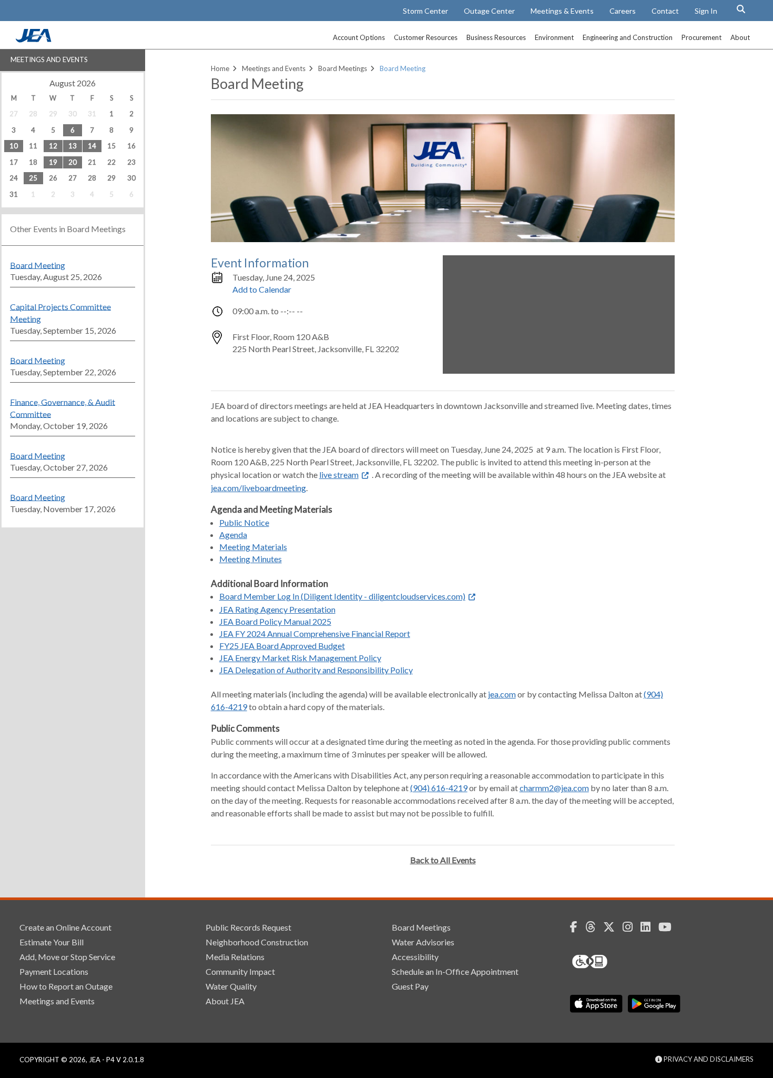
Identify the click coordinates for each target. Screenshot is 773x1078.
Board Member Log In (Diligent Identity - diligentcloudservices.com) (342, 596)
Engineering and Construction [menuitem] (628, 37)
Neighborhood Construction (257, 942)
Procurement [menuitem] (701, 37)
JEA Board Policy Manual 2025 (275, 621)
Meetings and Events (49, 59)
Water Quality (231, 986)
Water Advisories (423, 942)
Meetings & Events (562, 10)
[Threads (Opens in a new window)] (594, 927)
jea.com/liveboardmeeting (258, 488)
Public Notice (244, 522)
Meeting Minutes (250, 559)
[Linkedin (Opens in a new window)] (649, 927)
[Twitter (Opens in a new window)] (613, 927)
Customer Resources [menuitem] (425, 37)
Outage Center (489, 10)
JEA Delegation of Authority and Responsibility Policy (316, 670)
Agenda (233, 535)
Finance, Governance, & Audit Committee (62, 407)
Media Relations (235, 957)
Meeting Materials (253, 547)
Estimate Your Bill (51, 942)
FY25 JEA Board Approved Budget (282, 646)
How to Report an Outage (66, 986)
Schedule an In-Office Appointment (455, 971)
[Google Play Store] (654, 1003)
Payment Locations (53, 971)
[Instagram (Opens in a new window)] (631, 927)
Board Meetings (342, 68)
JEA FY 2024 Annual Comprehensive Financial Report (314, 633)
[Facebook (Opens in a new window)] (577, 927)
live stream (339, 475)
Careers (622, 10)
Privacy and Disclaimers (708, 1059)
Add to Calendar (261, 289)
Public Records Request (248, 927)
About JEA (225, 1001)
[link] (35, 39)
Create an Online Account (65, 927)
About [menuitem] (740, 37)
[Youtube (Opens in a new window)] (668, 927)
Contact (665, 10)
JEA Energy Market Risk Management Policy (300, 658)
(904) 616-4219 (438, 788)
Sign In (706, 10)
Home (220, 68)
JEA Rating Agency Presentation (277, 609)
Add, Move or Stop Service (67, 957)
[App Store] (596, 1003)
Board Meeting (37, 264)
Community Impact (240, 971)
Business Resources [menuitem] (496, 37)
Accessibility (415, 957)
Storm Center (425, 10)
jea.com (502, 694)
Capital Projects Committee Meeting (60, 312)
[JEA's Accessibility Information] (609, 962)
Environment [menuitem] (554, 37)
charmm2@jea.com (554, 788)
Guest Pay (410, 986)
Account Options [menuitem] (359, 37)
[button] (741, 9)
